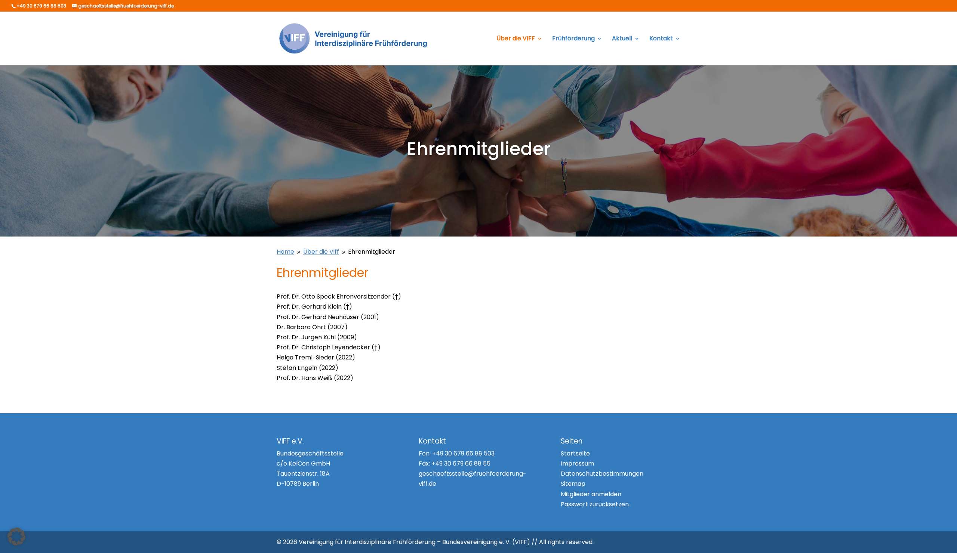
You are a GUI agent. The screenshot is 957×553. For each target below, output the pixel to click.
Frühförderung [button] (573, 39)
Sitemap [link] (573, 483)
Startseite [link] (575, 453)
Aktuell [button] (622, 39)
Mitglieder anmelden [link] (591, 494)
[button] (16, 536)
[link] (354, 38)
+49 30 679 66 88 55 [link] (460, 463)
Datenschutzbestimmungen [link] (602, 473)
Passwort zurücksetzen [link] (595, 504)
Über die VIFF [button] (515, 39)
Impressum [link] (577, 463)
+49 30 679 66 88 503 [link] (463, 453)
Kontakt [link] (661, 39)
